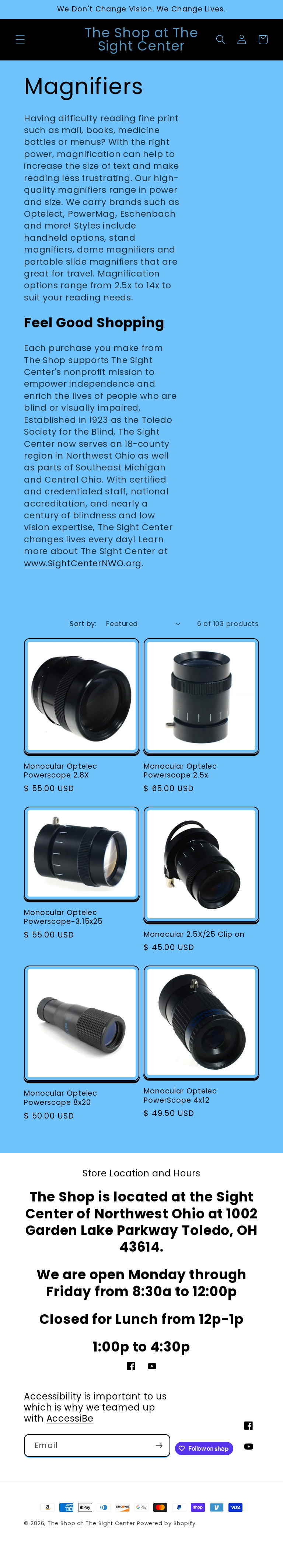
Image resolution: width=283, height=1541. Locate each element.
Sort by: (83, 623)
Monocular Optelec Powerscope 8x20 (60, 1098)
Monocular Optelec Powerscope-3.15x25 (63, 917)
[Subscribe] (159, 1445)
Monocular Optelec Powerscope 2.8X (60, 771)
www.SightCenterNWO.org (83, 563)
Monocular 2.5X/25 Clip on (194, 934)
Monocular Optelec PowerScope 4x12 (180, 1096)
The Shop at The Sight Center (91, 1523)
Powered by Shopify (166, 1523)
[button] (20, 39)
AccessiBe (70, 1418)
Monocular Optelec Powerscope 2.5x (180, 771)
